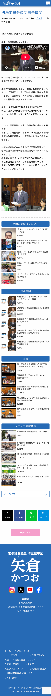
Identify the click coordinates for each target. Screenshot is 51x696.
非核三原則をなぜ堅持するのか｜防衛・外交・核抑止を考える (32, 242)
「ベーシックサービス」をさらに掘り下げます (33, 230)
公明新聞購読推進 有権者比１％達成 (33, 454)
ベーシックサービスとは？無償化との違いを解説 (33, 275)
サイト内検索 (11, 678)
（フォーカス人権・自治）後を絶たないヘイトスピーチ (33, 466)
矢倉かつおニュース (14, 669)
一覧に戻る (25, 533)
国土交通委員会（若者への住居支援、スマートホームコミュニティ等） (33, 365)
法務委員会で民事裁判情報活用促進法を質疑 (33, 309)
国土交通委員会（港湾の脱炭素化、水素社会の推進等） (33, 388)
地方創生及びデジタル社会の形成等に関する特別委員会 (33, 399)
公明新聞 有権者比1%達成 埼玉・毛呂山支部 (33, 444)
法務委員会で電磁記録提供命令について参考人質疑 (33, 343)
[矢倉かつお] (11, 4)
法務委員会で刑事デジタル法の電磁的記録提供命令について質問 (33, 331)
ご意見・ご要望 (12, 664)
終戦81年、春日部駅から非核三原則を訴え (32, 264)
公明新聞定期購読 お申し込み (19, 673)
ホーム (8, 651)
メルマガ (29, 664)
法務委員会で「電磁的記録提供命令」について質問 (33, 320)
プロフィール (23, 651)
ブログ (39, 18)
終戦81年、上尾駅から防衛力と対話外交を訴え (32, 253)
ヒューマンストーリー (15, 655)
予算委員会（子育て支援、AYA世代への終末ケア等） (33, 376)
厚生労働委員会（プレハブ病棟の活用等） (33, 410)
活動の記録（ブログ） (25, 660)
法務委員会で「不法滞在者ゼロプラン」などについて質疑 (32, 298)
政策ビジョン (38, 655)
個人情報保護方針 (38, 669)
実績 (7, 660)
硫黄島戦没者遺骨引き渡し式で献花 (32, 431)
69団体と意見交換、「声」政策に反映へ (33, 478)
